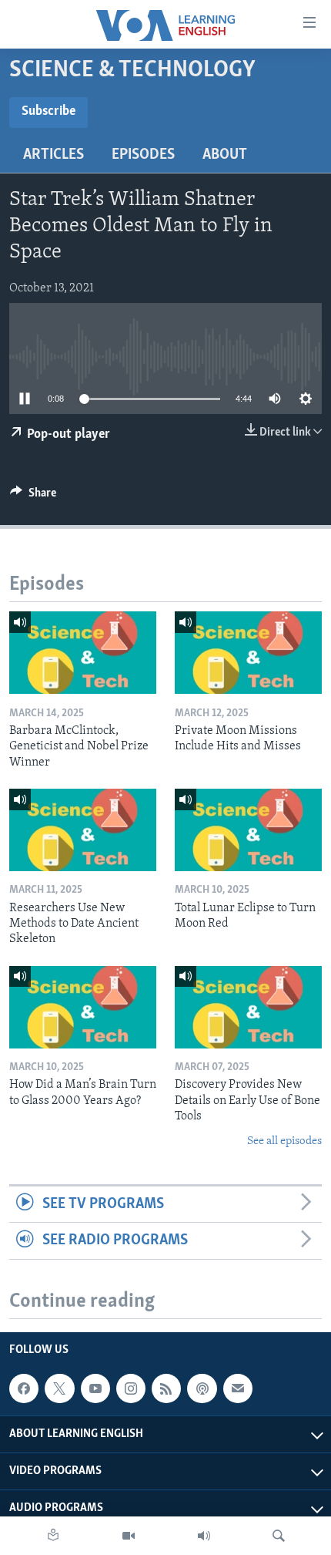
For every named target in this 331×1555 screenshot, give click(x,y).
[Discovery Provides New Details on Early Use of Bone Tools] (248, 1007)
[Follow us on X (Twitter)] (59, 1388)
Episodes (143, 155)
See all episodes (284, 1141)
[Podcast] (201, 1388)
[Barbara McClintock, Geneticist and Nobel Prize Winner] (82, 652)
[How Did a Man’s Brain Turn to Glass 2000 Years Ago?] (82, 1007)
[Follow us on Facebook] (23, 1388)
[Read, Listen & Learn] (53, 1535)
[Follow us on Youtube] (95, 1388)
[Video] (128, 1535)
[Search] (279, 1535)
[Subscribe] (237, 1388)
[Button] (33, 496)
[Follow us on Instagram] (130, 1388)
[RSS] (166, 1388)
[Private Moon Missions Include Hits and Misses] (248, 652)
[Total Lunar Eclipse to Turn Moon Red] (248, 830)
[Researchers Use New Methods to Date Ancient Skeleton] (82, 830)
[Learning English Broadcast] (204, 1535)
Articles (53, 155)
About (224, 155)
